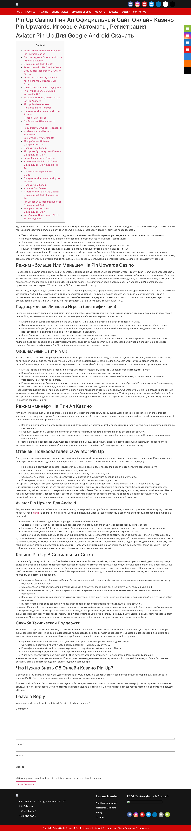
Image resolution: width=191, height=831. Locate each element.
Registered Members (106, 807)
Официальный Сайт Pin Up (38, 64)
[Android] (167, 814)
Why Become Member (106, 803)
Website (20, 767)
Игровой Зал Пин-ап (35, 117)
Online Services (60, 11)
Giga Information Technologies (133, 828)
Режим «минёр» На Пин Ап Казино (43, 67)
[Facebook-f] (130, 4)
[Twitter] (151, 4)
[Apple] (161, 814)
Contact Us (139, 11)
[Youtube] (144, 4)
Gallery (126, 11)
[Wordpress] (172, 4)
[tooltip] (187, 28)
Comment (22, 709)
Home (19, 11)
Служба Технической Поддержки (42, 87)
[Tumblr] (165, 4)
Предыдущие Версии (35, 148)
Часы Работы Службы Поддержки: (43, 127)
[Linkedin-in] (158, 4)
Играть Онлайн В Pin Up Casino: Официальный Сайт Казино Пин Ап (41, 165)
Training (43, 11)
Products (100, 11)
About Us (30, 11)
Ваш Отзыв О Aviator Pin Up (39, 137)
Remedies (113, 11)
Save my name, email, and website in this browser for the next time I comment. (60, 778)
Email (19, 755)
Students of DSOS (81, 11)
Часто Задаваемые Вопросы (39, 158)
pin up (35, 512)
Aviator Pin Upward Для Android (41, 77)
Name (20, 744)
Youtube (100, 817)
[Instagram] (137, 4)
